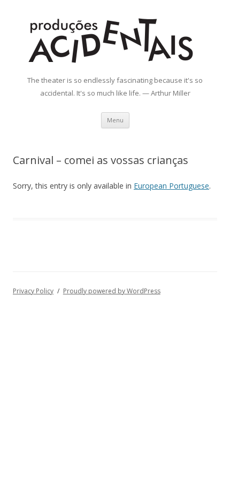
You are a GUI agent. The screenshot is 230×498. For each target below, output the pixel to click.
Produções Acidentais (134, 21)
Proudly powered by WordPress (111, 290)
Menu (115, 120)
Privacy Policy (33, 290)
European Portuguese (171, 186)
